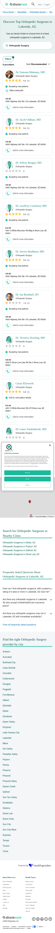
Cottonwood (8, 678)
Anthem (6, 651)
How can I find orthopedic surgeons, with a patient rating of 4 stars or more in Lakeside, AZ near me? (26, 590)
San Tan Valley (10, 797)
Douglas (7, 683)
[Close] (50, 445)
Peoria (6, 764)
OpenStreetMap (41, 516)
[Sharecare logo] (27, 917)
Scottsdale (8, 802)
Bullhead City (9, 662)
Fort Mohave (9, 694)
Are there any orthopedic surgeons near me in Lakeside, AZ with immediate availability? (24, 615)
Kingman (7, 727)
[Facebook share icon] (34, 919)
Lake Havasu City (11, 732)
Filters (9, 58)
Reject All (27, 472)
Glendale (7, 705)
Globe (5, 710)
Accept (27, 479)
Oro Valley (8, 748)
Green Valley (9, 721)
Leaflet (31, 516)
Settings (27, 485)
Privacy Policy (34, 463)
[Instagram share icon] (38, 919)
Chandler (7, 673)
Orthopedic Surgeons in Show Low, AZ (21, 554)
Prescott (6, 775)
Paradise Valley (10, 754)
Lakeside (7, 737)
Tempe (6, 840)
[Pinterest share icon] (50, 919)
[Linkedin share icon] (42, 919)
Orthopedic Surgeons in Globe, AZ (19, 542)
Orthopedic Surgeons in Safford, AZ (19, 550)
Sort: (36, 64)
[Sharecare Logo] (18, 4)
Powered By (23, 865)
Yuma (5, 851)
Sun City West (9, 829)
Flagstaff (7, 689)
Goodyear (7, 716)
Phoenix (7, 770)
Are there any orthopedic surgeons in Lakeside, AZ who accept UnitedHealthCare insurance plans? (25, 602)
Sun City (7, 824)
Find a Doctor (8, 12)
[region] (27, 466)
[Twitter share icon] (46, 919)
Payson (6, 759)
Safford (6, 791)
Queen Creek (9, 786)
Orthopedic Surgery (38, 12)
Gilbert (6, 700)
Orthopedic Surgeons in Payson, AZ (20, 546)
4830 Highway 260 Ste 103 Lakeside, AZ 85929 (25, 101)
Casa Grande (9, 667)
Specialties (21, 12)
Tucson (6, 845)
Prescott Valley (10, 781)
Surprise (7, 834)
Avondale (7, 656)
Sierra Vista (8, 818)
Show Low (8, 813)
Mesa (5, 743)
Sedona (6, 807)
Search (33, 4)
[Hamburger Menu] (7, 4)
